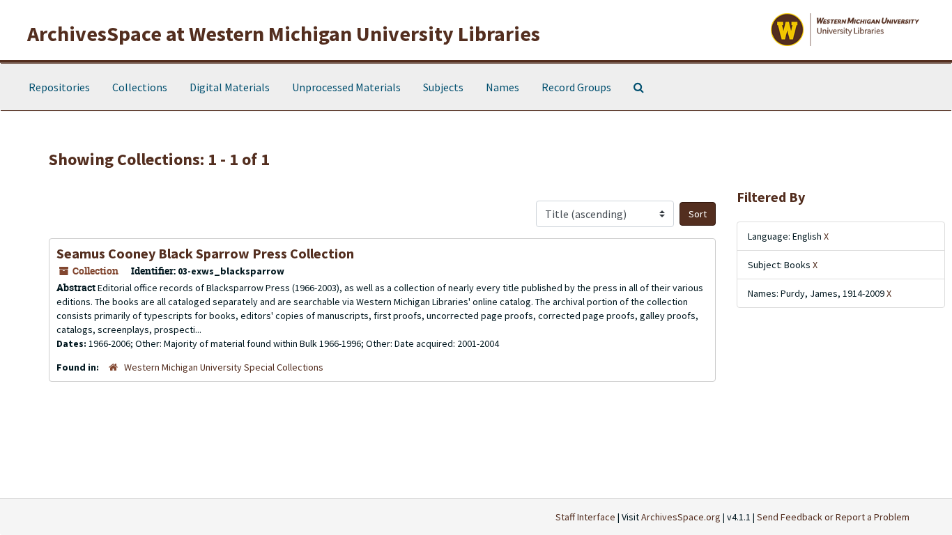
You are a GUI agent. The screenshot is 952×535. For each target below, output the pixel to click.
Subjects (443, 87)
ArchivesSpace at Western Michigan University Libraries (283, 33)
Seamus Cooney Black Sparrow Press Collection (205, 253)
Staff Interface (585, 517)
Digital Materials (230, 87)
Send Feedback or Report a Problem (833, 517)
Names (502, 87)
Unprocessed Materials (346, 87)
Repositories (59, 87)
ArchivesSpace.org (681, 517)
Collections (139, 87)
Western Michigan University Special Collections (223, 367)
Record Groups (576, 87)
